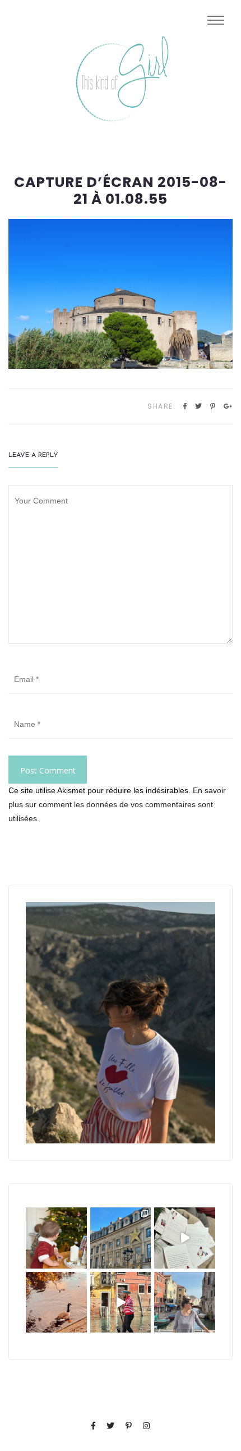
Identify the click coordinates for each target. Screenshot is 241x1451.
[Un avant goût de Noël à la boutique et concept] (184, 1238)
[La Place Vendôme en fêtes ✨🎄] (120, 1238)
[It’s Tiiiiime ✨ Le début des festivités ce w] (56, 1238)
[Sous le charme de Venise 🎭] (120, 1302)
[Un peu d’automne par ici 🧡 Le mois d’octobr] (56, 1302)
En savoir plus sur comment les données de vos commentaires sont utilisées (117, 804)
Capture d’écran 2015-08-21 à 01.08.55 (120, 191)
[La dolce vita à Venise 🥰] (184, 1302)
